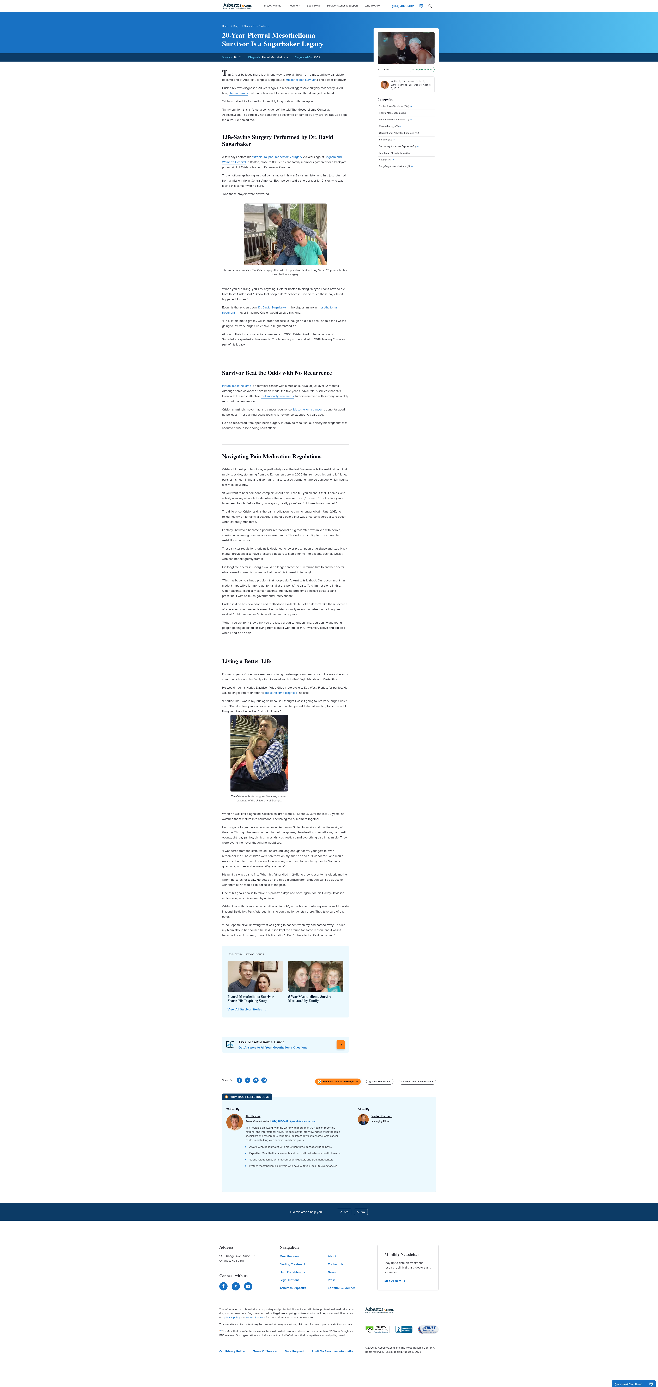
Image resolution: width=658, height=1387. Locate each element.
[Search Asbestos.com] (430, 6)
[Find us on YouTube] (248, 1286)
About (332, 1256)
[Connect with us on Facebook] (223, 1286)
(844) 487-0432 (280, 1121)
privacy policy (232, 1317)
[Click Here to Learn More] (341, 1044)
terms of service (255, 1317)
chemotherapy (238, 93)
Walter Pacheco (399, 85)
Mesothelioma (289, 1256)
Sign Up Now (393, 1281)
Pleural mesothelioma (236, 386)
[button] (272, 6)
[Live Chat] (421, 6)
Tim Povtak (408, 81)
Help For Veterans (292, 1272)
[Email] (256, 1080)
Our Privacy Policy (232, 1351)
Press (332, 1280)
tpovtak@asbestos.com (302, 1121)
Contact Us (335, 1264)
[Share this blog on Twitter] (247, 1080)
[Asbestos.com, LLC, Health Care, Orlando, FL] (403, 1329)
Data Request (294, 1351)
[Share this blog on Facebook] (239, 1080)
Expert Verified (424, 69)
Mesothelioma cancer (307, 409)
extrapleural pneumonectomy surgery (277, 157)
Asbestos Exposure (293, 1288)
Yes (346, 1212)
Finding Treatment (292, 1264)
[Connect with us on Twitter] (236, 1286)
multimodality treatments (277, 396)
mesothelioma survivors (301, 80)
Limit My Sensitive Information (333, 1351)
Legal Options (289, 1280)
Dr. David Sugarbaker (272, 307)
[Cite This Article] (264, 1080)
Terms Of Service (265, 1351)
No (363, 1212)
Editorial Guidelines (342, 1288)
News (332, 1272)
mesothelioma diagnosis (281, 692)
